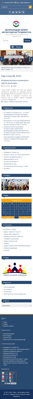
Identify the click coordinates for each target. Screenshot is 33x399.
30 (16, 215)
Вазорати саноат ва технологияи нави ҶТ (17, 154)
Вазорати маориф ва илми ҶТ (13, 157)
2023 (2, 69)
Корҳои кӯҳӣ (8, 291)
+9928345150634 (9, 2)
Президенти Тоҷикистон (11, 152)
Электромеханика (9, 287)
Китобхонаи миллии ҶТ (11, 161)
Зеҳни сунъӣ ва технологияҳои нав (15, 294)
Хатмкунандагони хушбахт (13, 57)
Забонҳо (4, 7)
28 (8, 215)
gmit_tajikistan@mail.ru (23, 2)
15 (12, 210)
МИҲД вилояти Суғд (10, 164)
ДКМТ (15, 86)
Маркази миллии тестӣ (11, 159)
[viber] (23, 12)
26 (29, 212)
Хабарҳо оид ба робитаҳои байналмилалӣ (17, 245)
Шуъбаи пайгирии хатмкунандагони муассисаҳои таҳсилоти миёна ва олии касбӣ (15, 363)
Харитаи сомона (8, 326)
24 (20, 212)
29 (12, 215)
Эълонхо (25, 101)
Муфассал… (13, 99)
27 (3, 215)
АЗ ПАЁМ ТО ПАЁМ (10, 229)
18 (25, 210)
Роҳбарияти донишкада (11, 239)
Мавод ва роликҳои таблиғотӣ (13, 236)
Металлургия (8, 289)
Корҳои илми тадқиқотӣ (11, 234)
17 (20, 210)
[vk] (16, 12)
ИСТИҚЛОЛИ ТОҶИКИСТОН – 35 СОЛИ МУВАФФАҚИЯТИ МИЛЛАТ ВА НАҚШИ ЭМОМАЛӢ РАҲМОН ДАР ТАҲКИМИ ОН (16, 114)
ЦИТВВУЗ (7, 168)
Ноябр (8, 69)
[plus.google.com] (20, 12)
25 (25, 212)
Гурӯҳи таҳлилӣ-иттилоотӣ (12, 232)
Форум (5, 324)
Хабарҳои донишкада (15, 101)
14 (8, 210)
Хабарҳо (5, 101)
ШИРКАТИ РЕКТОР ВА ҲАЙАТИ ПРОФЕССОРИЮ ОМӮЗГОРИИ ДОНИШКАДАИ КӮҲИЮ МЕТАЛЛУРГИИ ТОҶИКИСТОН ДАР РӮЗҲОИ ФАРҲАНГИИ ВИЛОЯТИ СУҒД (17, 130)
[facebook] (9, 12)
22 (12, 212)
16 (16, 210)
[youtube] (13, 12)
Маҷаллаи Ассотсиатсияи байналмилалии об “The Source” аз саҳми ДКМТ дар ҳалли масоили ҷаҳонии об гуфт (17, 122)
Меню (18, 47)
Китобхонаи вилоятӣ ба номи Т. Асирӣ (16, 166)
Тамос (5, 322)
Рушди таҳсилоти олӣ (10, 241)
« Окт (8, 217)
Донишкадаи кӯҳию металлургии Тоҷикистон (16, 31)
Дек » (25, 217)
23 (16, 212)
